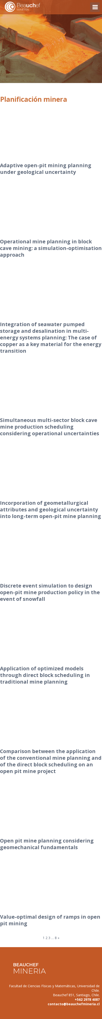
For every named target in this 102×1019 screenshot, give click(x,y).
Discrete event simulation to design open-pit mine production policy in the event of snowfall (50, 592)
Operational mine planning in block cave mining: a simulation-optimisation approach (51, 248)
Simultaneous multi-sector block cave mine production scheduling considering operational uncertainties (49, 427)
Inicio (31, 7)
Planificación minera (33, 99)
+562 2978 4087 (87, 999)
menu (95, 9)
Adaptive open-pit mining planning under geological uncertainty (45, 168)
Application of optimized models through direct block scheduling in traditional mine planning (45, 675)
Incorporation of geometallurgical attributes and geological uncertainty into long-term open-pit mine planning (50, 509)
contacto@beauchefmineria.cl (74, 1004)
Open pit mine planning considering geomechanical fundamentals (47, 844)
